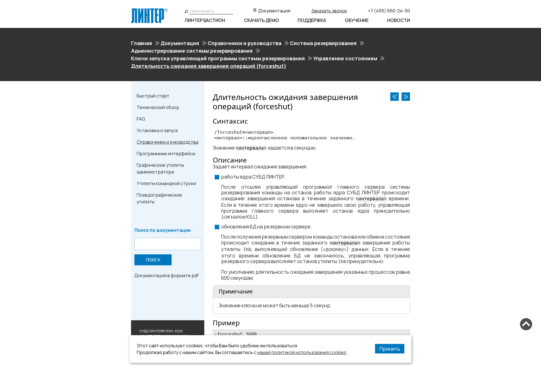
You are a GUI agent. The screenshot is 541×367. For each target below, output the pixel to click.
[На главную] (149, 11)
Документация (274, 11)
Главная (141, 43)
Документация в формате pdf (166, 275)
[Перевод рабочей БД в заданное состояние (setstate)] (394, 96)
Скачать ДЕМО (261, 20)
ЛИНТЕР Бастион (205, 20)
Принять (389, 348)
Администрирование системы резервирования (192, 50)
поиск (153, 260)
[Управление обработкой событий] (406, 96)
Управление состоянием (345, 58)
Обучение (357, 20)
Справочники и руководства (244, 43)
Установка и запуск (157, 130)
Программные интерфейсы (166, 153)
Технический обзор (158, 107)
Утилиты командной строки (166, 183)
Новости (398, 20)
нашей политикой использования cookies (301, 352)
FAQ (141, 119)
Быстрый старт (153, 96)
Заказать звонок (329, 11)
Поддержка (312, 20)
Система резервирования (323, 43)
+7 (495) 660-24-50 (389, 11)
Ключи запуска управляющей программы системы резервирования (218, 58)
